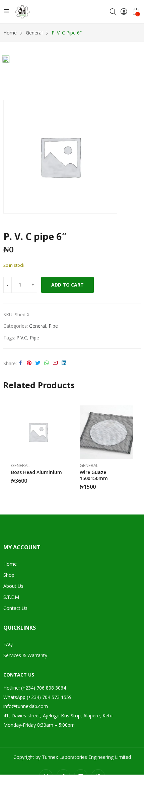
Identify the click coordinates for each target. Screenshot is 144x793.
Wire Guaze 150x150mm (94, 475)
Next (135, 447)
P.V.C (21, 337)
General (37, 326)
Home (10, 564)
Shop (8, 575)
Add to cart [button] (63, 478)
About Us (13, 586)
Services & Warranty (25, 655)
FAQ (8, 644)
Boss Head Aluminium (36, 472)
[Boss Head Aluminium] (38, 432)
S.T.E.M (11, 597)
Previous (8, 447)
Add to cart (67, 285)
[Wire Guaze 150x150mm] (106, 432)
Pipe (53, 326)
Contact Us (15, 608)
